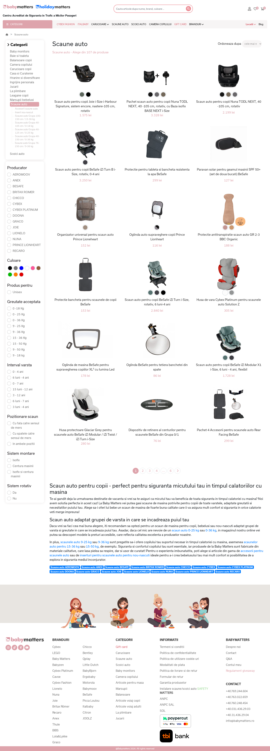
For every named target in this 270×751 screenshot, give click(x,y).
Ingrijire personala (22, 82)
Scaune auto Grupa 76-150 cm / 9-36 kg (27, 144)
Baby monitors (19, 51)
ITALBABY (83, 24)
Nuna (55, 694)
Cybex (56, 646)
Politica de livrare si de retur (178, 670)
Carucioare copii (20, 69)
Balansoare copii (21, 60)
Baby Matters (61, 658)
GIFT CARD (180, 24)
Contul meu (233, 664)
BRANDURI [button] (195, 24)
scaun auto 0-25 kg (185, 530)
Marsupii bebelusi (22, 99)
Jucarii (14, 86)
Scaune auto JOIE (112, 571)
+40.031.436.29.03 (238, 708)
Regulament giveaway (240, 670)
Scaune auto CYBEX (203, 567)
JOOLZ (87, 718)
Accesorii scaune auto (26, 108)
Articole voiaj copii (128, 700)
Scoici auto (17, 153)
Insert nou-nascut (24, 112)
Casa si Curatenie (21, 73)
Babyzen (58, 664)
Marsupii (121, 688)
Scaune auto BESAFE (117, 567)
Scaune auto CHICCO (178, 567)
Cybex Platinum (62, 670)
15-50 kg (92, 546)
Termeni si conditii (172, 646)
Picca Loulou (91, 700)
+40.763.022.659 (237, 697)
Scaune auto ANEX (92, 567)
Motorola (89, 682)
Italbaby (88, 706)
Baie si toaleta (19, 55)
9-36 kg (103, 542)
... (163, 470)
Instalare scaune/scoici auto (184, 691)
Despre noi (233, 646)
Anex (55, 718)
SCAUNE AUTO (120, 24)
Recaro (56, 712)
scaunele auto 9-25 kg (76, 542)
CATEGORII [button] (16, 24)
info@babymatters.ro (240, 720)
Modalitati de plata (172, 664)
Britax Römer (60, 706)
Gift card (121, 646)
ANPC (164, 698)
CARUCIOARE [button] (99, 24)
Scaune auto (21, 34)
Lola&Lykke (59, 736)
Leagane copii (19, 95)
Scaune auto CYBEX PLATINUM (235, 567)
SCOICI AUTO (138, 24)
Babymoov (90, 688)
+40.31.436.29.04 (237, 715)
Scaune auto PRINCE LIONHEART (194, 571)
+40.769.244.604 (237, 691)
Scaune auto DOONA (62, 571)
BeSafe (87, 694)
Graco (56, 742)
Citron (87, 712)
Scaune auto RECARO (227, 571)
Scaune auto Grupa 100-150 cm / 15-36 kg (28, 117)
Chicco (87, 646)
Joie (55, 700)
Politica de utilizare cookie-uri (179, 658)
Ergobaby (89, 676)
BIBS (55, 730)
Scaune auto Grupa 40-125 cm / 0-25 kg (27, 131)
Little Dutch (90, 664)
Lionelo (57, 688)
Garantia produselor (173, 682)
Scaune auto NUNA (162, 571)
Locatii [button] (250, 24)
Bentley (88, 653)
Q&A (229, 658)
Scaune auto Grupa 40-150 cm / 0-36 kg (27, 138)
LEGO (56, 653)
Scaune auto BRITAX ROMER (147, 567)
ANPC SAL (167, 704)
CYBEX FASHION (66, 24)
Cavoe (56, 676)
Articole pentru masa (130, 682)
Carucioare (123, 653)
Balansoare (123, 694)
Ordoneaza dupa (229, 43)
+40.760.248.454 (237, 703)
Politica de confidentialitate (178, 653)
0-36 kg (211, 530)
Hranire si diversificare (25, 77)
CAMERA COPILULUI (160, 24)
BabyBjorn (89, 670)
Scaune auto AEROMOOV (65, 567)
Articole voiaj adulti (128, 706)
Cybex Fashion (61, 682)
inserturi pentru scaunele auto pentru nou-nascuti (115, 555)
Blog (261, 24)
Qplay (86, 658)
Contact (231, 653)
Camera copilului (21, 64)
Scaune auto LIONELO (136, 571)
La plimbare (18, 91)
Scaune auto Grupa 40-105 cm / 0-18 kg (27, 124)
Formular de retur (171, 676)
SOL (162, 710)
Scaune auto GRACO (87, 571)
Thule (56, 724)
